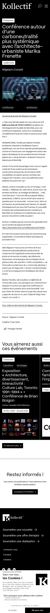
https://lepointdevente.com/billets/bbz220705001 (23, 228)
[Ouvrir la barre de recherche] (39, 6)
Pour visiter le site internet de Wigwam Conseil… (22, 305)
